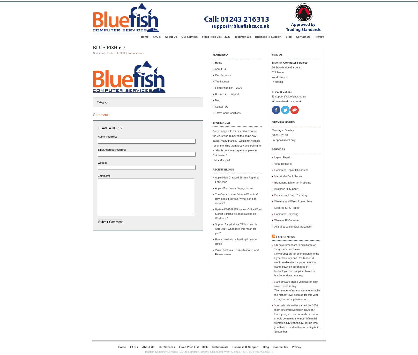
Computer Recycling (286, 214)
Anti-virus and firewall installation (293, 226)
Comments (104, 175)
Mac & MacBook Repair (288, 176)
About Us (171, 36)
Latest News (285, 237)
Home (145, 36)
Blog (289, 36)
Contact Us (303, 36)
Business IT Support (268, 36)
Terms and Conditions (228, 112)
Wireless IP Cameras (286, 220)
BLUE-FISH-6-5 (109, 47)
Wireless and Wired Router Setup (293, 201)
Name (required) (107, 136)
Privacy (319, 36)
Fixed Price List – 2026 (216, 36)
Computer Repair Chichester (291, 170)
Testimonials (243, 36)
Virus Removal (282, 163)
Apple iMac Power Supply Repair (234, 188)
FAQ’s (157, 36)
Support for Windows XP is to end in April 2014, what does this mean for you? (236, 229)
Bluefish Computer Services (161, 351)
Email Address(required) (112, 149)
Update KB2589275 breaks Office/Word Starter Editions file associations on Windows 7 (238, 214)
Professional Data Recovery (290, 195)
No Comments (135, 53)
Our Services (189, 36)
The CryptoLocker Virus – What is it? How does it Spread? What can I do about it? (236, 199)
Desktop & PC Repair (286, 207)
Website (102, 162)
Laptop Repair (282, 157)
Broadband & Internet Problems (292, 182)
